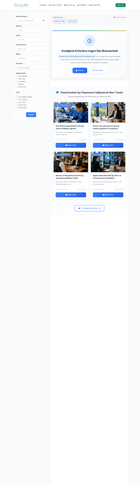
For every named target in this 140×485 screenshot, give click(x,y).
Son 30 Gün (23, 108)
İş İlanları (43, 5)
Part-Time (22, 79)
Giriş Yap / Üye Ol (55, 5)
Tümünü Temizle (120, 17)
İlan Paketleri (82, 5)
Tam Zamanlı (23, 76)
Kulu (72, 21)
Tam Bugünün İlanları (25, 97)
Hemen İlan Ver (94, 5)
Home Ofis (22, 87)
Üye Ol (81, 70)
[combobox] (31, 30)
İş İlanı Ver (120, 5)
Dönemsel (22, 81)
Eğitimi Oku (72, 145)
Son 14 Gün (22, 105)
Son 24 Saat (23, 99)
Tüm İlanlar (98, 70)
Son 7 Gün (22, 102)
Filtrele (31, 114)
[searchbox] (32, 67)
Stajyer (21, 84)
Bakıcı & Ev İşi (69, 5)
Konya (59, 21)
